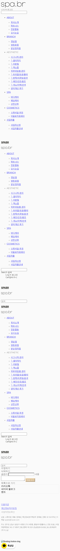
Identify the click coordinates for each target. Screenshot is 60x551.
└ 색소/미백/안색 (18, 85)
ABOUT (10, 17)
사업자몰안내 (17, 128)
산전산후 (15, 104)
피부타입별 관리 (18, 71)
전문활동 (15, 29)
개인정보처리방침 (9, 508)
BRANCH (11, 36)
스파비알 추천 (17, 112)
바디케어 (15, 97)
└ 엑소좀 (15, 67)
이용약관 (5, 504)
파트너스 (15, 26)
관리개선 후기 (17, 88)
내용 (37, 474)
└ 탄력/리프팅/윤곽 (19, 78)
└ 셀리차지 (16, 60)
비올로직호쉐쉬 (18, 116)
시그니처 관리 (17, 57)
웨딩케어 (15, 100)
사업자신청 (16, 125)
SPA (9, 92)
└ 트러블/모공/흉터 (19, 74)
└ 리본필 (15, 64)
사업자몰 (11, 120)
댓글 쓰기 (30, 480)
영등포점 (15, 45)
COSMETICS (13, 108)
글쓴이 (4, 474)
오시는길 (15, 33)
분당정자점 (16, 48)
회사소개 (15, 22)
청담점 (14, 41)
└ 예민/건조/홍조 (18, 81)
